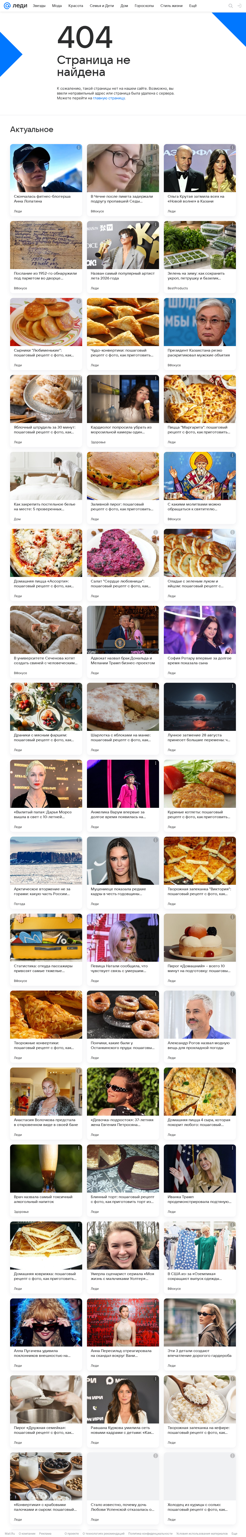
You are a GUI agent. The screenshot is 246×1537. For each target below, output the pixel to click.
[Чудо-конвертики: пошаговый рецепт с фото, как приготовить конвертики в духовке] (123, 334)
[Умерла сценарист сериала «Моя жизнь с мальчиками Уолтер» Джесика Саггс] (123, 1257)
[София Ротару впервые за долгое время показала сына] (200, 642)
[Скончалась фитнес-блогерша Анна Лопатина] (46, 180)
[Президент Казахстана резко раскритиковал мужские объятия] (200, 334)
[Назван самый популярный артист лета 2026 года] (123, 257)
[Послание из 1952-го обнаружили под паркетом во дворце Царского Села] (46, 257)
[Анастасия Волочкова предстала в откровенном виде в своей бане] (46, 1104)
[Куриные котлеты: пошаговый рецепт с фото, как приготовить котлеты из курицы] (200, 796)
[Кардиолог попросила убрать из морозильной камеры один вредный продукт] (123, 411)
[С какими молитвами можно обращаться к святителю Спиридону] (200, 488)
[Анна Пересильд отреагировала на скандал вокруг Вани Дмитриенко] (123, 1334)
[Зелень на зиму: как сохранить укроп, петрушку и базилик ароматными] (200, 257)
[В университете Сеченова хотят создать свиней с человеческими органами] (46, 642)
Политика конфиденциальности (150, 1533)
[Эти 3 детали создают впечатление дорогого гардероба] (200, 1334)
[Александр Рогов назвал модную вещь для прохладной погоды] (200, 1027)
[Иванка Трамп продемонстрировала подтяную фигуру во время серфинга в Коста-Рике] (200, 1181)
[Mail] (7, 6)
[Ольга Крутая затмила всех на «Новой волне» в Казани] (200, 180)
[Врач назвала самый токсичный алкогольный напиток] (46, 1181)
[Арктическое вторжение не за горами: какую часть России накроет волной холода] (46, 873)
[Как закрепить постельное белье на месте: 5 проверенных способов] (46, 488)
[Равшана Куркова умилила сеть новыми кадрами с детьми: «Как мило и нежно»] (123, 1411)
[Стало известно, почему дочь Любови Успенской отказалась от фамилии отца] (123, 1488)
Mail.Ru (10, 1533)
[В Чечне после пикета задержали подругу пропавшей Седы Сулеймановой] (123, 180)
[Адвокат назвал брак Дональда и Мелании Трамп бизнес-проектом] (123, 642)
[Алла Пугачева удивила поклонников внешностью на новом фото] (46, 1334)
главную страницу (109, 98)
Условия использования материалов (202, 1533)
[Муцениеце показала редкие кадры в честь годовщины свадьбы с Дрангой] (123, 873)
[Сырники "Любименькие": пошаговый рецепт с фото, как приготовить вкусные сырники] (46, 334)
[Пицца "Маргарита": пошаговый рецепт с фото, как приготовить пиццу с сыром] (200, 411)
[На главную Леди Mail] (19, 6)
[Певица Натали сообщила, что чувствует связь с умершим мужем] (123, 950)
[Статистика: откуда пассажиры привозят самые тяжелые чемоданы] (46, 950)
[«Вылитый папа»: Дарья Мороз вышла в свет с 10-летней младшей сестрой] (46, 796)
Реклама (45, 1533)
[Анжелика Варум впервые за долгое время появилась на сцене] (123, 796)
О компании (27, 1533)
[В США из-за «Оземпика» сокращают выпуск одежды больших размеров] (200, 1257)
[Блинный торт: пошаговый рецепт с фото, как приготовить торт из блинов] (123, 1181)
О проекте (72, 1533)
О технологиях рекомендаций (103, 1533)
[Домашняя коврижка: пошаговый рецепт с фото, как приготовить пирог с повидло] (46, 1257)
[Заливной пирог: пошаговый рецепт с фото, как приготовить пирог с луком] (123, 488)
